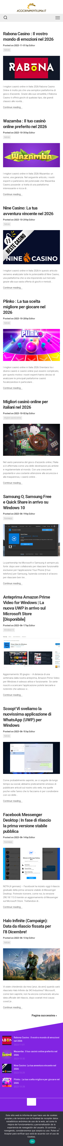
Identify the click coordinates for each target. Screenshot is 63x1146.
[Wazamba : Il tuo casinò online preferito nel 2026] (6, 1058)
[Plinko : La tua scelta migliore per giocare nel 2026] (6, 1086)
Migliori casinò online (12, 418)
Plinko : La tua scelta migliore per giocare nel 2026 (24, 307)
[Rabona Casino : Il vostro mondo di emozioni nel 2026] (6, 1044)
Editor (32, 45)
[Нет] (59, 1128)
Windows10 (9, 630)
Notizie (7, 50)
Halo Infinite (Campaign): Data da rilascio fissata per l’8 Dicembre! (27, 926)
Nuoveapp (8, 518)
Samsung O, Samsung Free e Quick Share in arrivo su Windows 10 (27, 502)
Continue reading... (12, 107)
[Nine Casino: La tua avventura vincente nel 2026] (6, 1072)
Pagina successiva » (44, 1015)
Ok (32, 1141)
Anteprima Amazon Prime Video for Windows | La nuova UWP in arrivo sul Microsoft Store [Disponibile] (26, 608)
